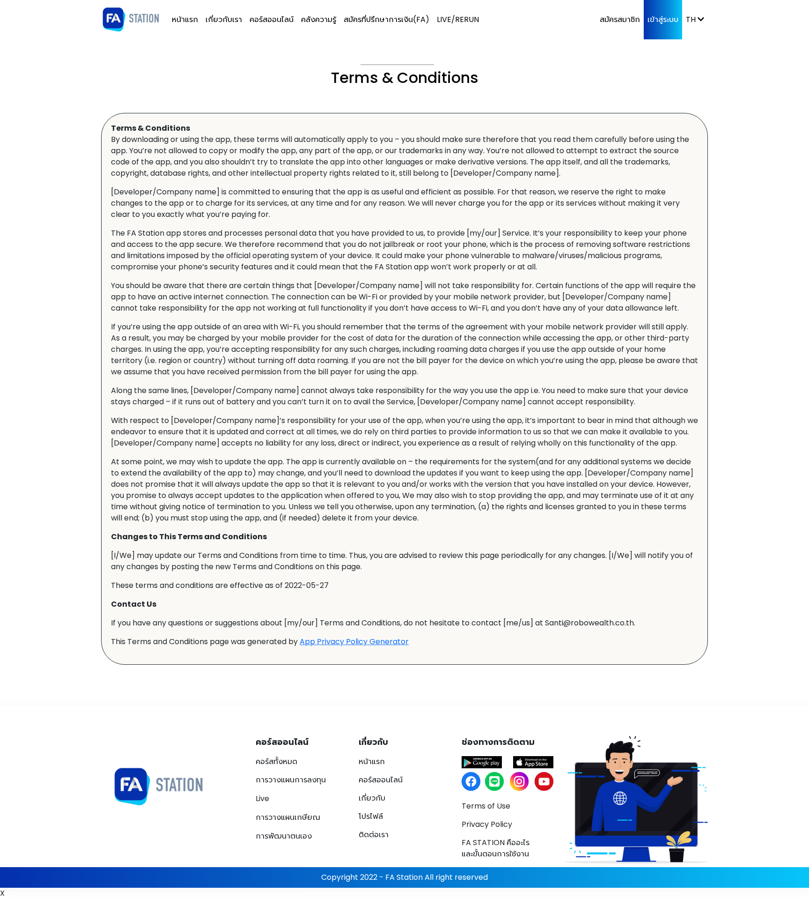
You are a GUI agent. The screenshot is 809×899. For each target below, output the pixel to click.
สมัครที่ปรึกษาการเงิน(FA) (386, 19)
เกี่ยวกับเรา (224, 19)
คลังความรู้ (318, 19)
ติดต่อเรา (374, 834)
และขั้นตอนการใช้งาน (496, 848)
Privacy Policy (487, 824)
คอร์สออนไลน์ (272, 19)
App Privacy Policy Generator (354, 641)
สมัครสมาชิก (620, 19)
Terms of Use (486, 806)
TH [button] (692, 19)
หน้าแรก (185, 19)
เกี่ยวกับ (372, 798)
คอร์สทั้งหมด (276, 761)
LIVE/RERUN (458, 19)
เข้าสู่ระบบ (662, 19)
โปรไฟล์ (371, 816)
